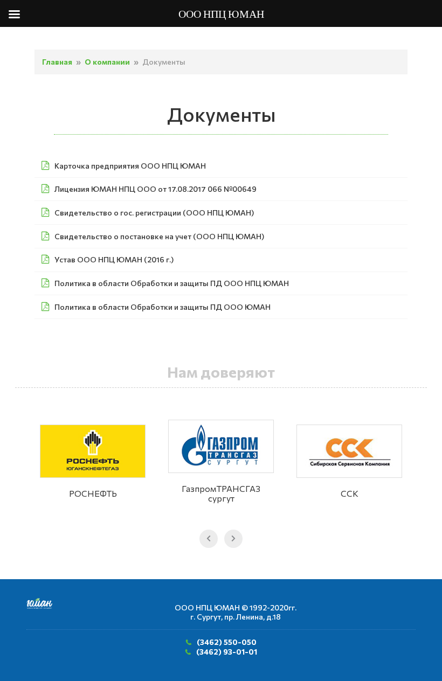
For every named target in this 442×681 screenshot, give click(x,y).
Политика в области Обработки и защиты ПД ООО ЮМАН (162, 306)
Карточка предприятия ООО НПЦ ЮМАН (130, 165)
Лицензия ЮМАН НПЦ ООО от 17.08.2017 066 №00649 (155, 188)
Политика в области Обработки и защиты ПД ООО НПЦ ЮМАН (171, 283)
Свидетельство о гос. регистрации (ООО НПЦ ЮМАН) (154, 212)
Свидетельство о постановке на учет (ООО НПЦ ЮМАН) (159, 236)
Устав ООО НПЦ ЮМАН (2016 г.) (114, 259)
